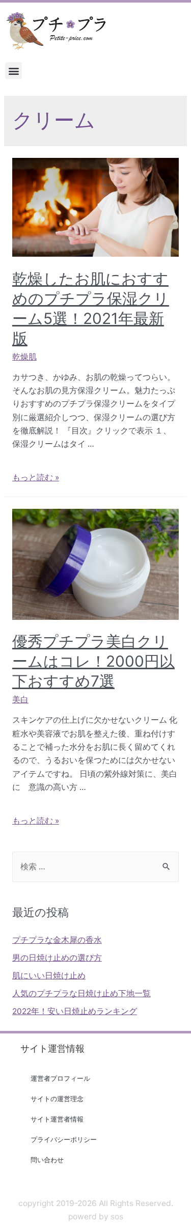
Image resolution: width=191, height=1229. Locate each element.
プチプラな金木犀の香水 (57, 940)
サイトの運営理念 (57, 1099)
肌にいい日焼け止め (49, 975)
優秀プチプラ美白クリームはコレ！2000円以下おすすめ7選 (93, 661)
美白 (20, 699)
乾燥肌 (24, 357)
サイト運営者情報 (57, 1119)
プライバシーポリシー (64, 1139)
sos (117, 1216)
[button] (13, 70)
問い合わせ (47, 1160)
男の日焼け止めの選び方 (57, 958)
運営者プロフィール (60, 1078)
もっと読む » (35, 477)
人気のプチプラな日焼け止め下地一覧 (81, 993)
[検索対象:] (95, 866)
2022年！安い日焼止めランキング (74, 1011)
